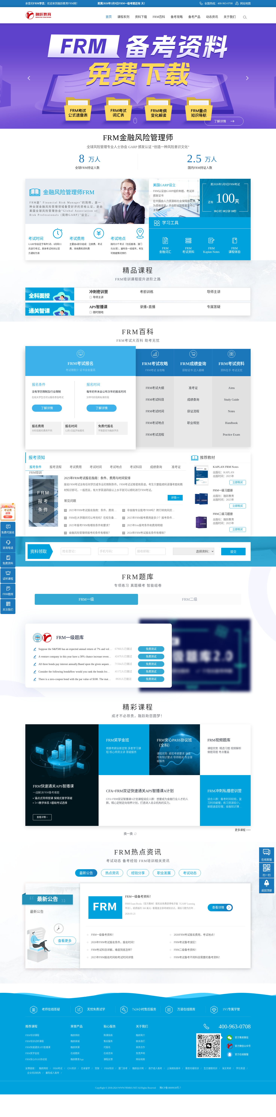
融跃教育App (77, 1059)
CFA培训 (71, 1068)
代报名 (107, 1047)
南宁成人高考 (155, 1068)
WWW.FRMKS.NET (127, 1088)
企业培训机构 (34, 1073)
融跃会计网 (138, 1068)
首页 (109, 16)
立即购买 (237, 482)
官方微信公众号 (243, 1046)
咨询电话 (8, 547)
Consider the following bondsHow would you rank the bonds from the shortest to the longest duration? (93, 671)
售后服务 (108, 1041)
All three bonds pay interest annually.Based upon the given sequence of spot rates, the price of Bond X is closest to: (100, 664)
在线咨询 (108, 1053)
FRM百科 (159, 16)
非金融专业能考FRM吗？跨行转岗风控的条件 (152, 510)
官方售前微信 (241, 1037)
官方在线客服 (241, 1054)
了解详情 (47, 408)
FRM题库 (8, 594)
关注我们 (8, 609)
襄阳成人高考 (52, 1073)
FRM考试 (57, 1068)
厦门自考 (122, 1068)
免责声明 (140, 1053)
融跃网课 (75, 1047)
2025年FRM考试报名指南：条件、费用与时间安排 (97, 478)
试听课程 (8, 578)
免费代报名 (7, 532)
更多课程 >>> (243, 830)
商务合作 (140, 1047)
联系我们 (140, 1041)
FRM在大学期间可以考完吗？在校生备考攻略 (94, 517)
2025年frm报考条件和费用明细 (145, 525)
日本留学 (85, 1068)
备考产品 (194, 16)
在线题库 (75, 1053)
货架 (97, 1068)
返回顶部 (266, 890)
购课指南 (108, 1035)
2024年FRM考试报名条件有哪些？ (147, 532)
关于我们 (230, 16)
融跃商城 (75, 1041)
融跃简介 (140, 1035)
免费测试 (151, 649)
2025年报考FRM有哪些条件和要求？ (90, 525)
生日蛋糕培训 (210, 1068)
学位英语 (240, 1068)
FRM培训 (109, 1068)
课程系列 (123, 16)
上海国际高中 (173, 1068)
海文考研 (226, 1068)
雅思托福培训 (192, 1068)
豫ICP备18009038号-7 (170, 1088)
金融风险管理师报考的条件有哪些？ (90, 532)
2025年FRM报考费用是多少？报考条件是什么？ (152, 517)
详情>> (175, 497)
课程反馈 (108, 1059)
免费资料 (8, 563)
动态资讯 (212, 16)
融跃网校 (75, 1035)
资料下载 (141, 16)
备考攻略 (177, 16)
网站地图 (245, 3)
